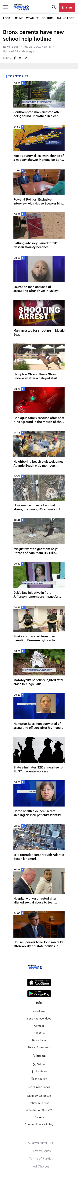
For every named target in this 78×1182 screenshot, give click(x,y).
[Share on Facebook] (14, 58)
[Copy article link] (25, 58)
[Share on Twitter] (20, 58)
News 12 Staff (11, 47)
